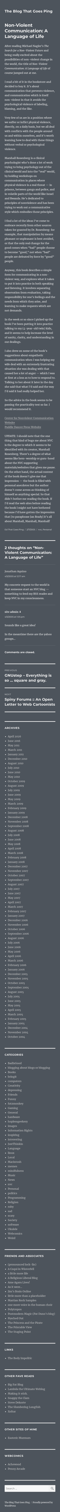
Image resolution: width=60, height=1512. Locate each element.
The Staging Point (19, 1331)
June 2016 (14, 740)
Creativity (14, 1085)
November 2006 (18, 924)
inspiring (13, 1135)
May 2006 (14, 951)
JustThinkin (15, 1143)
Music (11, 1175)
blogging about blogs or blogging (29, 1067)
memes (12, 1166)
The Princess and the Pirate (25, 1322)
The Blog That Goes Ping (28, 11)
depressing (15, 1090)
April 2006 (14, 956)
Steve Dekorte (17, 1402)
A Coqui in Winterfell (21, 1269)
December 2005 (18, 974)
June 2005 (14, 1001)
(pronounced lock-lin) (22, 1264)
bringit (12, 1076)
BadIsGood (15, 1063)
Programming (17, 1197)
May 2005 (14, 1005)
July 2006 (14, 942)
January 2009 (16, 812)
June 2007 (14, 893)
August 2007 (16, 884)
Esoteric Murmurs (19, 1437)
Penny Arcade (16, 1468)
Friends (12, 1094)
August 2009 (16, 785)
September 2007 (18, 879)
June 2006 (14, 947)
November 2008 (18, 821)
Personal (47, 529)
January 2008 (16, 862)
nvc (40, 529)
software (13, 1224)
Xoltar (12, 1411)
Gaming (13, 1108)
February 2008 (17, 857)
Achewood (14, 1464)
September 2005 (18, 987)
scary (11, 1215)
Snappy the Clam (18, 1398)
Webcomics (15, 1233)
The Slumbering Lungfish (24, 1407)
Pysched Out (16, 1318)
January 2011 (16, 754)
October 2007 (16, 875)
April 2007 (14, 902)
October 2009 (16, 781)
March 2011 (15, 749)
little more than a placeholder (27, 1295)
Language (14, 1148)
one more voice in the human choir (30, 1304)
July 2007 (14, 888)
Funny (12, 1099)
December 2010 (17, 758)
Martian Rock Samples (22, 1300)
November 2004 (18, 1032)
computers (14, 1081)
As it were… (15, 1286)
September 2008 (18, 826)
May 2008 (14, 844)
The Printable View (20, 1327)
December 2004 (18, 1027)
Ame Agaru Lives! (19, 1282)
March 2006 (15, 960)
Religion (13, 1202)
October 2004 (16, 1036)
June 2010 (14, 772)
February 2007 (17, 911)
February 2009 (17, 808)
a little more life (18, 1273)
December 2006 (18, 920)
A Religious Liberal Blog (23, 1278)
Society (12, 1220)
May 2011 (13, 745)
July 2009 (14, 790)
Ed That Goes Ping (14, 529)
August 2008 (16, 830)
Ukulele (12, 1229)
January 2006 (16, 969)
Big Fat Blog (15, 1384)
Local (11, 1157)
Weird (11, 1238)
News (11, 1179)
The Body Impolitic (20, 1358)
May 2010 (14, 776)
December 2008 (18, 817)
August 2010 (15, 763)
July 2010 (13, 767)
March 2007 (15, 906)
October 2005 (16, 983)
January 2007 (16, 915)
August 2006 (16, 938)
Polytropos (15, 1309)
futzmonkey (15, 1103)
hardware (14, 1117)
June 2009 (14, 794)
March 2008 (15, 853)
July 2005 (14, 996)
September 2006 (18, 933)
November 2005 (18, 978)
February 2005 (17, 1018)
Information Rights (20, 1130)
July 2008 (14, 835)
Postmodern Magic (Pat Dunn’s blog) (31, 1313)
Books (12, 1072)
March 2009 (15, 803)
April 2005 (14, 1009)
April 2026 (14, 736)
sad (10, 1211)
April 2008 (14, 848)
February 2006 (17, 965)
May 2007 (14, 897)
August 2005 (16, 992)
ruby (11, 1206)
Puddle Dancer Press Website (23, 427)
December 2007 (18, 866)
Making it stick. (18, 1393)
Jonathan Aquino (15, 571)
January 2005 (16, 1023)
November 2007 (18, 870)
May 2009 (14, 799)
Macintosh (14, 1161)
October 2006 (16, 929)
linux (11, 1152)
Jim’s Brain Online (19, 1291)
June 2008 (14, 839)
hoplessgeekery (18, 1121)
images (12, 1126)
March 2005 (15, 1014)
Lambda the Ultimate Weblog (26, 1389)
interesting (15, 1139)
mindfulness (16, 1170)
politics (12, 1193)
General (13, 1112)
